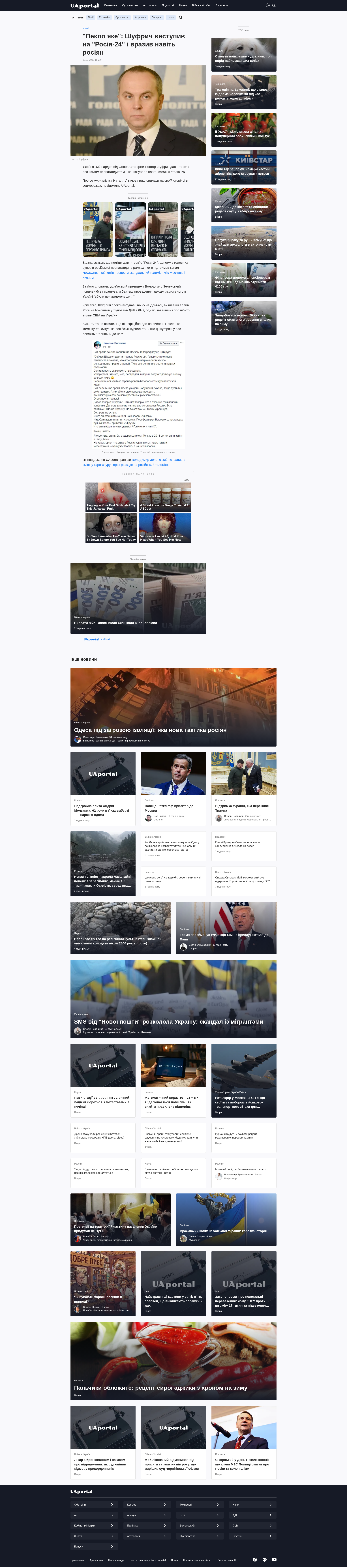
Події (91, 17)
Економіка (110, 5)
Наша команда (116, 1560)
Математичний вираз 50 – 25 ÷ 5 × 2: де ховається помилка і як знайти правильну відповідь (172, 1102)
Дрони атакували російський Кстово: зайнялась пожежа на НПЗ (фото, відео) (99, 1135)
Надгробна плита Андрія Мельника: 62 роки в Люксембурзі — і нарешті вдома (101, 810)
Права (174, 1560)
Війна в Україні (201, 5)
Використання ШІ (227, 1560)
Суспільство (130, 5)
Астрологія (150, 5)
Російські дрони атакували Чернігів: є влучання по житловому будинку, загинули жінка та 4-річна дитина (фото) (171, 1137)
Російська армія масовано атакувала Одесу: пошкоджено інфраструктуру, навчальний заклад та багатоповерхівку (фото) (172, 846)
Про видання (77, 1560)
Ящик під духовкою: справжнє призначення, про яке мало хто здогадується (101, 1171)
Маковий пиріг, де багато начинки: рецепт (240, 1169)
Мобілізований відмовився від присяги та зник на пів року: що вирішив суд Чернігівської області (172, 1464)
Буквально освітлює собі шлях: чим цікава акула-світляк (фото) (171, 1171)
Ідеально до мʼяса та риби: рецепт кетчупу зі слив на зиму (172, 879)
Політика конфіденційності (197, 1560)
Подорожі (168, 5)
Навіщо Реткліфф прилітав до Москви (169, 808)
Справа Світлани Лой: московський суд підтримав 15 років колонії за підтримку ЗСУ (242, 879)
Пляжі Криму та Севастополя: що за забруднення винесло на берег (237, 844)
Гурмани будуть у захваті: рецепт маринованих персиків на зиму (236, 1135)
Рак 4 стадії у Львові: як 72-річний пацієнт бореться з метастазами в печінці (101, 1102)
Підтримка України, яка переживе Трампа (242, 808)
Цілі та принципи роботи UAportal (148, 1560)
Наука (183, 5)
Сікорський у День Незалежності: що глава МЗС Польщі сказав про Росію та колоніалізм (242, 1464)
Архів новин (96, 1560)
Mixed (86, 28)
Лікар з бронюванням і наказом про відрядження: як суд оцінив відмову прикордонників (100, 1464)
